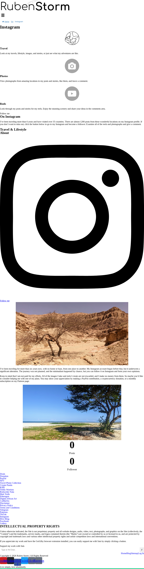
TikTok (3, 514)
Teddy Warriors (7, 490)
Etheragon (4, 496)
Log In (141, 553)
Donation (4, 476)
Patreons (4, 512)
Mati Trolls (5, 494)
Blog (128, 553)
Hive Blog (4, 519)
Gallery (3, 523)
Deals (2, 474)
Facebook (4, 521)
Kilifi (2, 487)
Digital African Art (8, 499)
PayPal (3, 478)
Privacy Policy (6, 505)
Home (6, 22)
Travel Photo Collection (10, 483)
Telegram (4, 510)
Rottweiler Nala (7, 492)
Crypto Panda (6, 485)
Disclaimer (5, 503)
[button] (72, 15)
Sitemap (134, 553)
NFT (2, 481)
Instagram (4, 517)
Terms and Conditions (10, 508)
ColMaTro (4, 501)
